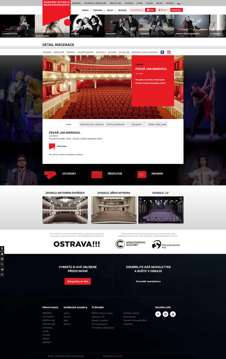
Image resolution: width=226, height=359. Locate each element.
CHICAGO (40, 34)
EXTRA (45, 331)
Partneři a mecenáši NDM (135, 320)
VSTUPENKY (69, 173)
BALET (110, 10)
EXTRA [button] (139, 3)
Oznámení (128, 324)
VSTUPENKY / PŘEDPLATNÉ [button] (95, 3)
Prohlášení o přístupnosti (103, 328)
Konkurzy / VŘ (98, 317)
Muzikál (67, 324)
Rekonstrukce (130, 317)
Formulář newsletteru (148, 281)
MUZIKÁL (122, 10)
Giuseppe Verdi (180, 36)
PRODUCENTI (76, 34)
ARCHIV (46, 339)
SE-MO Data (118, 356)
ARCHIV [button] (159, 3)
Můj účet (164, 10)
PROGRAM (47, 52)
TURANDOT (110, 34)
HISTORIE (112, 52)
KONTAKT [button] (170, 3)
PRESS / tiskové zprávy (102, 313)
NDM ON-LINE (48, 324)
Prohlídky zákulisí (131, 313)
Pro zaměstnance (99, 324)
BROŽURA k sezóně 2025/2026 (145, 52)
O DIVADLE (47, 328)
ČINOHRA (97, 10)
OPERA (85, 10)
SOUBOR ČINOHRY (86, 52)
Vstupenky (176, 10)
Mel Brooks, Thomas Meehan (80, 36)
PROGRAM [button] (76, 3)
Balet (66, 320)
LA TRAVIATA (180, 34)
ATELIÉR (46, 335)
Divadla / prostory (100, 320)
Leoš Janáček (145, 36)
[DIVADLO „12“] (161, 210)
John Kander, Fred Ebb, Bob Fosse (47, 36)
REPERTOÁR (59, 52)
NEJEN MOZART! (8, 36)
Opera (66, 313)
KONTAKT (46, 342)
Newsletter (135, 10)
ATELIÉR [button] (149, 3)
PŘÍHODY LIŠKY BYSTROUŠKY (153, 34)
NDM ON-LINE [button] (115, 3)
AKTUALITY (101, 52)
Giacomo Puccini (111, 36)
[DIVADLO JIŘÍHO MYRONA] (113, 210)
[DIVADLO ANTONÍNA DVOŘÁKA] (65, 210)
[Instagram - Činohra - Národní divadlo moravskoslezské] (169, 52)
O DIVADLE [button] (129, 3)
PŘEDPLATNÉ (115, 173)
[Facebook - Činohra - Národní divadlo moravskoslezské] (162, 52)
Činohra (67, 317)
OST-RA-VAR (124, 52)
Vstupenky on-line (77, 281)
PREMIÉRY (71, 52)
